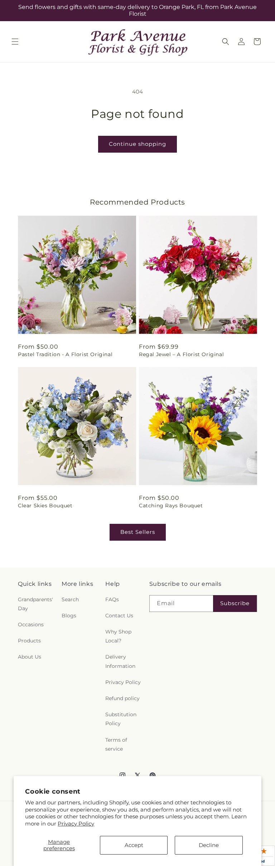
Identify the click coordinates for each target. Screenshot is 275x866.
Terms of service (116, 744)
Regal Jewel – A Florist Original (181, 354)
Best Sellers (137, 531)
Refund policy (122, 698)
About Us (29, 657)
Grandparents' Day (35, 604)
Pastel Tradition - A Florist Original (65, 354)
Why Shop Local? (118, 636)
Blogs (69, 615)
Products (29, 640)
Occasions (31, 624)
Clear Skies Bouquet (45, 505)
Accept (134, 845)
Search (70, 599)
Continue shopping (137, 143)
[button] (15, 41)
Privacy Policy (76, 823)
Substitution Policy (120, 719)
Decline (209, 845)
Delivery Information (120, 661)
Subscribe (235, 603)
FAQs (112, 599)
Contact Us (119, 615)
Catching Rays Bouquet (171, 505)
